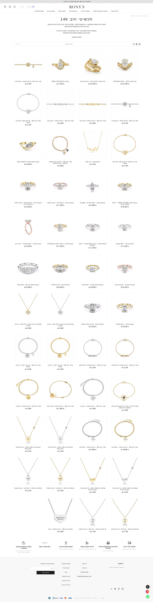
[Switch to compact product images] (133, 44)
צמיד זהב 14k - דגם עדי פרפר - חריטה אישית (60, 366)
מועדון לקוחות (66, 576)
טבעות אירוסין (73, 11)
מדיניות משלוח (66, 580)
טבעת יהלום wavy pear (60, 81)
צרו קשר (84, 568)
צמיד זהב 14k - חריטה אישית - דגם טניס (125, 447)
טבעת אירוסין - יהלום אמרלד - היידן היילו (28, 244)
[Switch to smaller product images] (136, 44)
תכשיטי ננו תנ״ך (85, 11)
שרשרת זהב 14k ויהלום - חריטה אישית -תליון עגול (60, 448)
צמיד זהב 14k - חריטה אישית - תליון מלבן (124, 365)
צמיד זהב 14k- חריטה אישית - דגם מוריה (28, 81)
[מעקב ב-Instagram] (122, 589)
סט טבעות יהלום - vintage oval (124, 81)
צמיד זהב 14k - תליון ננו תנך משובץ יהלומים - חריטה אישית (60, 162)
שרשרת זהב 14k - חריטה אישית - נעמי (60, 529)
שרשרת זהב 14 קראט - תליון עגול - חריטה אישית (28, 325)
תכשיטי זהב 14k (134, 15)
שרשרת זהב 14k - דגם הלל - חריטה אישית (125, 529)
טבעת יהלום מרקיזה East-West (28, 162)
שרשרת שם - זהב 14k (93, 162)
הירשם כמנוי (45, 572)
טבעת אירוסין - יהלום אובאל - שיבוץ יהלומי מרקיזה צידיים (28, 203)
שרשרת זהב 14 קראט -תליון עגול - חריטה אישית (60, 325)
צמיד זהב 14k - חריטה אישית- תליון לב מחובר (28, 121)
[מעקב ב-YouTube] (115, 589)
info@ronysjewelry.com (84, 576)
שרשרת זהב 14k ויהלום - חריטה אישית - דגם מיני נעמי (125, 489)
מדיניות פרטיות (66, 585)
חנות (141, 15)
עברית (22, 6)
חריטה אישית (114, 11)
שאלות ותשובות (66, 563)
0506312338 (84, 572)
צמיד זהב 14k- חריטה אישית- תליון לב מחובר (125, 162)
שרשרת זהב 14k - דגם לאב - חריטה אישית (60, 488)
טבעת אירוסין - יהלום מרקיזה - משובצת (92, 203)
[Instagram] (146, 592)
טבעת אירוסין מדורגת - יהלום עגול (28, 285)
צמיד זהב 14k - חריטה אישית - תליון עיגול (60, 406)
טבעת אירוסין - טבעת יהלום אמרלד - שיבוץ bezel (92, 244)
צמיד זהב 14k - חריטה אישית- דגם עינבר (92, 121)
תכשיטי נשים (62, 11)
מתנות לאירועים (39, 11)
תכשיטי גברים (51, 11)
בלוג (66, 572)
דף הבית (147, 15)
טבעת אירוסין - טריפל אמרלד (60, 285)
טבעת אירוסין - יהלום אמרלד (125, 324)
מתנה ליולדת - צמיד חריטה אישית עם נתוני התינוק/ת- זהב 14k (124, 407)
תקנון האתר (66, 568)
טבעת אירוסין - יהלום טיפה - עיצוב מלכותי (60, 203)
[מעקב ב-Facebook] (119, 589)
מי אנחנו (84, 563)
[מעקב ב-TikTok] (111, 589)
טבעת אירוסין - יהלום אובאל (125, 244)
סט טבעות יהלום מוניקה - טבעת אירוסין (92, 81)
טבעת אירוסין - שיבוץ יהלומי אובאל (92, 324)
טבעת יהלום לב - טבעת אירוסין (125, 285)
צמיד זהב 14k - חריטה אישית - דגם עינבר (60, 121)
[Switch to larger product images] (139, 44)
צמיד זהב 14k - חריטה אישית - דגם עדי (92, 406)
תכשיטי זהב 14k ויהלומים (100, 11)
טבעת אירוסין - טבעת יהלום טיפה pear (60, 244)
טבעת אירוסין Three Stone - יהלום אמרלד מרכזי (124, 203)
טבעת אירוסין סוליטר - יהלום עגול (92, 285)
